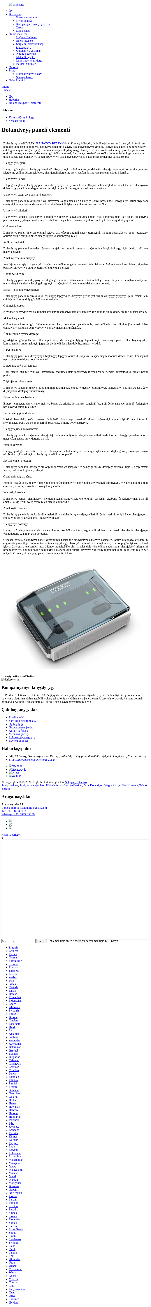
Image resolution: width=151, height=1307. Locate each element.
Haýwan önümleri (26, 37)
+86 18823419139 (14, 811)
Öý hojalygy (23, 47)
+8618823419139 (18, 814)
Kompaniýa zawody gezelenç (33, 24)
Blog (12, 70)
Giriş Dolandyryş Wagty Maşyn (102, 785)
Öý (11, 10)
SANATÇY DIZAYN (50, 143)
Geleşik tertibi (17, 80)
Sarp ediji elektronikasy (29, 44)
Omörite (13, 67)
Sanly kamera (130, 785)
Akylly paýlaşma (26, 53)
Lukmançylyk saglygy (29, 60)
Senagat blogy (24, 77)
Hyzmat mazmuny (27, 17)
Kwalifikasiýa (24, 20)
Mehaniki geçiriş (26, 57)
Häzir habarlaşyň (11, 834)
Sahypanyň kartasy (76, 782)
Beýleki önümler (26, 63)
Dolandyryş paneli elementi (25, 102)
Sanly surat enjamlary (32, 785)
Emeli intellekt (24, 40)
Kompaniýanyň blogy (29, 73)
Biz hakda (15, 14)
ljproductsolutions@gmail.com (24, 807)
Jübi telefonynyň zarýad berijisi (64, 785)
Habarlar (14, 99)
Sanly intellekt (9, 785)
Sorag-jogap (23, 30)
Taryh (19, 27)
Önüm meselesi (18, 34)
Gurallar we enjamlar (28, 50)
